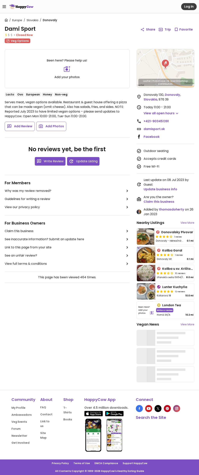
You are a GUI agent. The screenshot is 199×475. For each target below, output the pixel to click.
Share (150, 29)
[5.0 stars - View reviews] (165, 291)
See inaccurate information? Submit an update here (44, 239)
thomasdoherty (171, 209)
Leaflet (147, 81)
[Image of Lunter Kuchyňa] (146, 291)
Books (67, 419)
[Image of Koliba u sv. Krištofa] (146, 273)
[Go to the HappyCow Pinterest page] (167, 408)
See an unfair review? (21, 255)
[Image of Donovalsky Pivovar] (145, 236)
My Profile (18, 408)
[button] (165, 64)
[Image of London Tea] (146, 310)
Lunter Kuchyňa (174, 287)
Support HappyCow (135, 463)
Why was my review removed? (28, 191)
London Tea (171, 305)
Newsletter (19, 436)
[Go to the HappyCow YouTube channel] (148, 408)
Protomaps (158, 81)
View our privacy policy (22, 207)
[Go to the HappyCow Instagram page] (176, 408)
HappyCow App (100, 399)
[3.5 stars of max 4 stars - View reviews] (165, 273)
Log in (189, 6)
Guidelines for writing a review (27, 199)
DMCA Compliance (106, 463)
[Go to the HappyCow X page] (157, 408)
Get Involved (20, 443)
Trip (168, 29)
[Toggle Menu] (4, 6)
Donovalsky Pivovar (177, 232)
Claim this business (19, 231)
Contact (46, 414)
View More (187, 223)
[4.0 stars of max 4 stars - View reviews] (164, 236)
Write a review (165, 310)
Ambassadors (21, 415)
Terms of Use (81, 463)
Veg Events (19, 422)
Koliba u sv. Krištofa (178, 268)
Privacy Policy (60, 463)
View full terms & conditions (26, 263)
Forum (16, 429)
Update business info (160, 189)
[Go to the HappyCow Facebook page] (139, 408)
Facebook (152, 136)
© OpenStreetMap (177, 81)
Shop (68, 399)
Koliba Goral (172, 250)
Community (23, 399)
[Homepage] (21, 6)
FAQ (43, 407)
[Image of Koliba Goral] (146, 255)
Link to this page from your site (28, 247)
